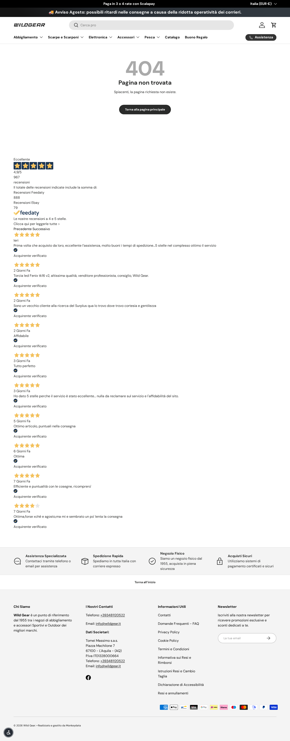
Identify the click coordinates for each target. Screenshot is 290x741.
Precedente (23, 229)
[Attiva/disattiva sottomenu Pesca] (158, 37)
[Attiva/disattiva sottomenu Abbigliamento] (41, 37)
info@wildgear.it (108, 623)
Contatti (164, 615)
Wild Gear (29, 725)
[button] (274, 25)
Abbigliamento (26, 37)
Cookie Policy (168, 640)
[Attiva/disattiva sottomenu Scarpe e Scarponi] (81, 37)
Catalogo (172, 37)
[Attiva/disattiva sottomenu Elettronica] (110, 37)
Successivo (41, 229)
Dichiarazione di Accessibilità (181, 684)
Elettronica (98, 37)
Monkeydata (73, 725)
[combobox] (151, 25)
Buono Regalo (196, 37)
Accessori (125, 37)
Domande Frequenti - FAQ (178, 623)
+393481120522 (112, 615)
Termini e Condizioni (173, 649)
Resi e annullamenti (173, 693)
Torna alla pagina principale (145, 109)
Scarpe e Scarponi (63, 37)
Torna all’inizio (145, 582)
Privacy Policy (169, 632)
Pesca (150, 37)
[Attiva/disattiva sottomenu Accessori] (137, 37)
